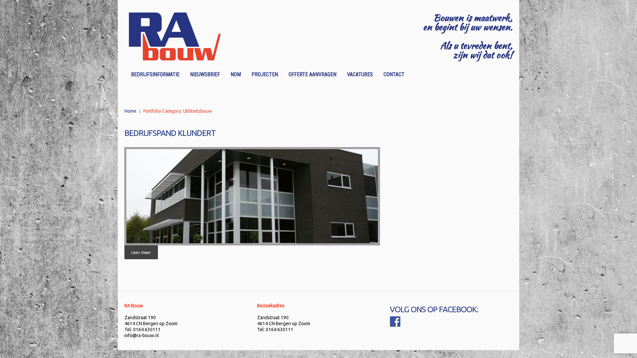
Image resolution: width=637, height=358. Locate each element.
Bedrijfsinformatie (155, 74)
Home (130, 111)
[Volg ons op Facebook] (395, 321)
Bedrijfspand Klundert (170, 133)
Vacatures (360, 74)
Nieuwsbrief (205, 74)
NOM (236, 74)
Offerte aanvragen (310, 75)
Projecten (264, 74)
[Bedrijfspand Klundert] (252, 196)
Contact (394, 74)
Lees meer (141, 252)
